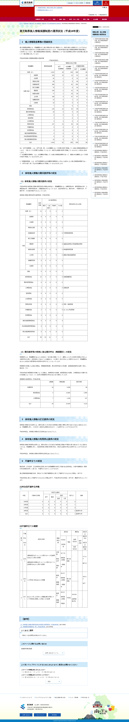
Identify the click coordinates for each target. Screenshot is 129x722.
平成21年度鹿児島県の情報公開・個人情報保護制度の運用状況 (101, 138)
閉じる (105, 7)
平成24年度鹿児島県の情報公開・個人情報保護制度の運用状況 (101, 117)
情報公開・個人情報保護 (35, 23)
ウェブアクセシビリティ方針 (43, 697)
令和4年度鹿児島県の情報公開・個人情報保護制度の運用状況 (101, 54)
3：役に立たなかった (48, 672)
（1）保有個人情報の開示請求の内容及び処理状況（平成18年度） (40, 624)
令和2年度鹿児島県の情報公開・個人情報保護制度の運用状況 (101, 68)
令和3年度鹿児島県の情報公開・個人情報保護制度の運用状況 (101, 61)
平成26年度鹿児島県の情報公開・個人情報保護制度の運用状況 (101, 103)
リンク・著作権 (74, 697)
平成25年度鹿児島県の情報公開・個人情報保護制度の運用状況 (101, 110)
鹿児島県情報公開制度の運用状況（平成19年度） (101, 151)
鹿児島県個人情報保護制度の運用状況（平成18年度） (101, 169)
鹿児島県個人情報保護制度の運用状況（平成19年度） (101, 157)
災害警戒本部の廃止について (45, 10)
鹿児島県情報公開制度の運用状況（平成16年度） (101, 188)
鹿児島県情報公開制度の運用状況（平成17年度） (101, 175)
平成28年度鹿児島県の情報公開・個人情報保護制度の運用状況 (101, 89)
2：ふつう (37, 672)
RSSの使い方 (85, 697)
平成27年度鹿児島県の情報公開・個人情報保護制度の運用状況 (101, 96)
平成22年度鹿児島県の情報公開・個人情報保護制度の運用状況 (101, 131)
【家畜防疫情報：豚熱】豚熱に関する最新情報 (49, 7)
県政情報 (26, 23)
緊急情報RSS (103, 14)
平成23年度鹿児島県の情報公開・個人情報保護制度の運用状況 (101, 124)
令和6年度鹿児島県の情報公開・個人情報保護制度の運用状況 (101, 40)
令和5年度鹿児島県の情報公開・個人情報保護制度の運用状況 (101, 47)
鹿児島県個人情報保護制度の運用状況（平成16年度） (101, 194)
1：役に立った (27, 672)
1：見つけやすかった (29, 677)
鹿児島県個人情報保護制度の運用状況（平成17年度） (101, 182)
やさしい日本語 (79, 3)
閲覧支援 (88, 3)
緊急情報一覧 (93, 14)
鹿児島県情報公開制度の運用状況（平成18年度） (101, 163)
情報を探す (97, 4)
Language (70, 3)
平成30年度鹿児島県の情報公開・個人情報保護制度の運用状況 (101, 75)
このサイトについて (26, 697)
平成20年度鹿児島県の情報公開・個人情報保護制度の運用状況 (101, 145)
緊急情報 (105, 4)
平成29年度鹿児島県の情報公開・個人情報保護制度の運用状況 (101, 82)
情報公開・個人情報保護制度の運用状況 (51, 23)
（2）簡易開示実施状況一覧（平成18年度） (33, 627)
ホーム (21, 23)
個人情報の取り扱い (60, 697)
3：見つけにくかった (52, 677)
